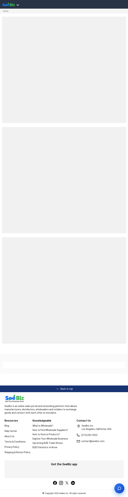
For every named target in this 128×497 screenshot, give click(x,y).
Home (5, 11)
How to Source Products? (46, 434)
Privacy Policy (11, 447)
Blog (6, 425)
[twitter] (67, 483)
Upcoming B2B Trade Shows (47, 443)
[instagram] (61, 483)
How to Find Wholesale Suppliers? (50, 430)
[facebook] (55, 483)
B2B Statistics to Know (44, 447)
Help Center (10, 431)
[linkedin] (73, 483)
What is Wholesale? (42, 425)
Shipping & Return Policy (17, 452)
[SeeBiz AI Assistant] (119, 488)
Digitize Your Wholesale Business (50, 438)
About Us (9, 436)
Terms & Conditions (15, 441)
